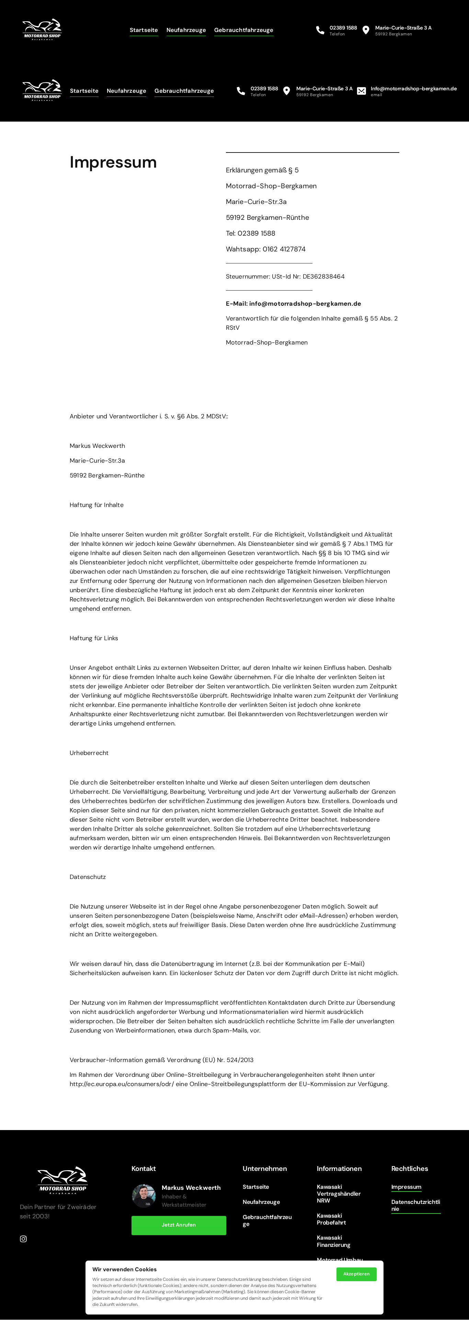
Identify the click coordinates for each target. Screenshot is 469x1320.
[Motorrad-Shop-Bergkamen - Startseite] (42, 30)
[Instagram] (26, 1239)
